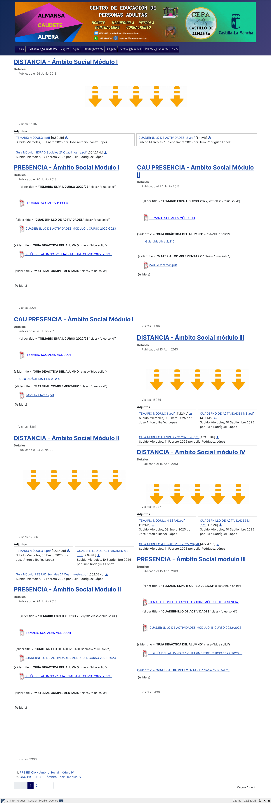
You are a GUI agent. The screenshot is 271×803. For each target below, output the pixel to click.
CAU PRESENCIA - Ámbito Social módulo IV (50, 777)
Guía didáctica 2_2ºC (159, 241)
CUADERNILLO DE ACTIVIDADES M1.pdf (167, 137)
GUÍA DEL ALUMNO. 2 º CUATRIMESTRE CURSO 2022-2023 (197, 653)
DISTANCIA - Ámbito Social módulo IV (191, 452)
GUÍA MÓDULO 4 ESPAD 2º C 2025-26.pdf (169, 544)
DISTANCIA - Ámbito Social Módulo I (66, 61)
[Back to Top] (264, 796)
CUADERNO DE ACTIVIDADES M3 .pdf (227, 413)
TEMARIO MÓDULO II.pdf (34, 551)
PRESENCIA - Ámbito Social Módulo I (66, 167)
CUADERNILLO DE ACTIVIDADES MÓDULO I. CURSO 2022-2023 (70, 228)
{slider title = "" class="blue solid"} (183, 670)
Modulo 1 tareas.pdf (40, 395)
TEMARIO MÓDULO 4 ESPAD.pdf (162, 520)
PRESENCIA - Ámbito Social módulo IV (47, 772)
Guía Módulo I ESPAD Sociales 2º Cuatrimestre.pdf (52, 152)
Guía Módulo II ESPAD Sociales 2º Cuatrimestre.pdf (52, 574)
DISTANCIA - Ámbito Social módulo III (190, 337)
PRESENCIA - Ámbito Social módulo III (191, 559)
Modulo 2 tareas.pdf (163, 265)
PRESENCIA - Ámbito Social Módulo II (67, 589)
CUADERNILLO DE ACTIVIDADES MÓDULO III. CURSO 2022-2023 (196, 627)
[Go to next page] (43, 785)
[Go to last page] (50, 785)
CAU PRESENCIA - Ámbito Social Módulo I (74, 319)
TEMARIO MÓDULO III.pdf (157, 413)
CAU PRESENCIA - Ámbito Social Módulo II (195, 171)
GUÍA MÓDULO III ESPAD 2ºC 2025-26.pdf (169, 437)
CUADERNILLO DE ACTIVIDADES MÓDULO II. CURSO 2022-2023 (70, 658)
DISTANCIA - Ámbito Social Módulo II (66, 438)
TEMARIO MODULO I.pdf (33, 137)
